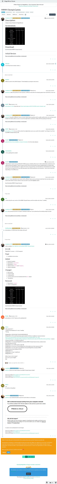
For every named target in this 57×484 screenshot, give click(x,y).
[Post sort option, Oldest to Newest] (47, 15)
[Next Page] (33, 457)
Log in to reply (52, 14)
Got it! (28, 473)
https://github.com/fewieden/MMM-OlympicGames (23, 246)
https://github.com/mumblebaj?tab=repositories (22, 374)
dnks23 (6, 104)
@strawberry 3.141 (13, 104)
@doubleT (33, 177)
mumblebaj (7, 368)
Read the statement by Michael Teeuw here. (28, 6)
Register (4, 452)
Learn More (13, 471)
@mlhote (22, 368)
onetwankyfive (8, 150)
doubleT (7, 140)
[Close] (54, 440)
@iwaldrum (33, 90)
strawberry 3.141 (8, 18)
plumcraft (7, 63)
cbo (6, 198)
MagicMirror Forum (9, 1)
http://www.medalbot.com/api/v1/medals (18, 141)
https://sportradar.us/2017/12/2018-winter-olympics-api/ (33, 106)
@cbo (32, 209)
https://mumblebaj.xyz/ (16, 375)
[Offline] (3, 19)
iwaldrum (7, 79)
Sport (4, 12)
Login (8, 452)
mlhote (6, 327)
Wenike (6, 316)
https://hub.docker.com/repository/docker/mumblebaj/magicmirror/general (26, 377)
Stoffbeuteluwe (8, 228)
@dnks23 (33, 115)
